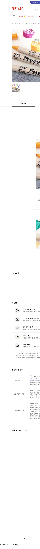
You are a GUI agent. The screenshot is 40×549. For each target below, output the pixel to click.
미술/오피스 (18, 23)
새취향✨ (22, 16)
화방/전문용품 (30, 23)
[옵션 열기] (25, 538)
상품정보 (23, 103)
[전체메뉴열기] (14, 16)
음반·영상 (31, 16)
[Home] (12, 23)
